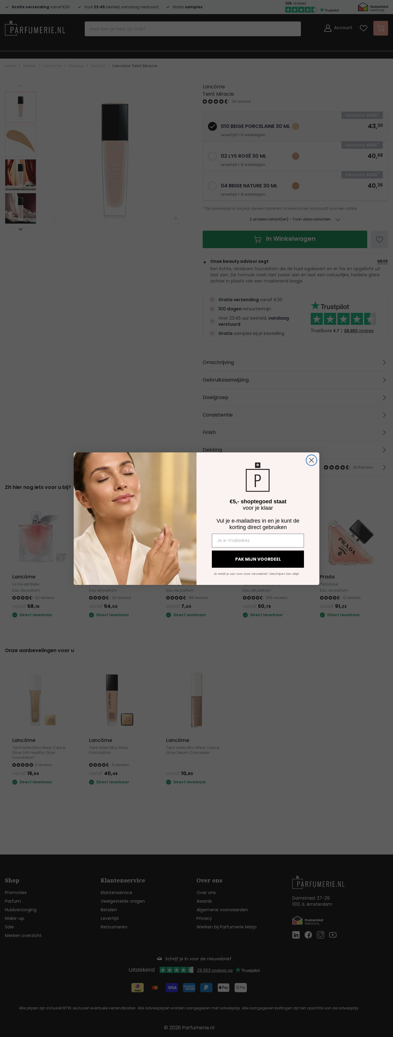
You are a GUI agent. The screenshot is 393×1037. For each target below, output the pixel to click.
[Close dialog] (311, 460)
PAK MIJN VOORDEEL (258, 559)
